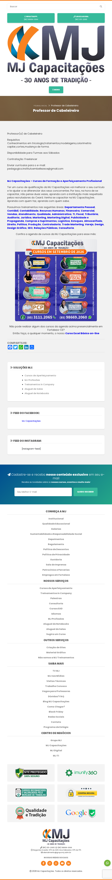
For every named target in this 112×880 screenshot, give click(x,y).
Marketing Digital (58, 217)
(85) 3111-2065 (82, 17)
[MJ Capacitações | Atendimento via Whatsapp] (107, 863)
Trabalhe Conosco (56, 686)
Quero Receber (85, 491)
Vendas (12, 214)
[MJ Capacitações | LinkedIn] (68, 863)
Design (99, 224)
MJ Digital (56, 750)
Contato (56, 722)
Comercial (87, 210)
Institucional (56, 518)
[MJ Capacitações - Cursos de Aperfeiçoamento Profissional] (56, 55)
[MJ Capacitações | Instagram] (49, 863)
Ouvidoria (56, 559)
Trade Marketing (73, 224)
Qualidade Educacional (56, 523)
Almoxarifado (93, 221)
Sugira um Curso (56, 634)
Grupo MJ (56, 740)
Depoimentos (56, 539)
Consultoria (66, 228)
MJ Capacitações (31, 421)
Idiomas (56, 613)
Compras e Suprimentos (41, 221)
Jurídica (26, 217)
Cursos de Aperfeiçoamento (40, 375)
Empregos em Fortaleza (56, 574)
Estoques (77, 221)
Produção (34, 224)
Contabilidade (29, 210)
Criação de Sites (56, 647)
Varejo (89, 224)
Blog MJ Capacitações (56, 701)
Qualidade (44, 214)
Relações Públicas (46, 228)
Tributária (91, 214)
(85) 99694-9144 (31, 17)
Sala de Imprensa (56, 564)
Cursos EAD (56, 608)
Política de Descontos (56, 549)
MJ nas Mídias (56, 675)
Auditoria (13, 217)
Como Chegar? (56, 706)
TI (74, 214)
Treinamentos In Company (39, 384)
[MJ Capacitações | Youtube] (62, 863)
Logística (64, 221)
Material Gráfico (56, 652)
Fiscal (80, 214)
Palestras (56, 598)
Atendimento (27, 214)
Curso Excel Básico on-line (82, 333)
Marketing (39, 217)
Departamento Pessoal (80, 207)
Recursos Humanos (52, 210)
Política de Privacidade (56, 554)
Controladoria (51, 224)
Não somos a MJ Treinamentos (56, 657)
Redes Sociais (56, 716)
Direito (11, 224)
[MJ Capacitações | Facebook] (43, 863)
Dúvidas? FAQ (56, 696)
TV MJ (56, 670)
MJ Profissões (32, 380)
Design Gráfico (16, 228)
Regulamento (56, 544)
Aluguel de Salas (34, 389)
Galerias (56, 529)
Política (22, 224)
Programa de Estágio (56, 727)
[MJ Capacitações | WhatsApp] (56, 863)
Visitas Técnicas (56, 681)
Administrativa (61, 214)
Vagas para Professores (56, 691)
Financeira (73, 210)
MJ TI (56, 755)
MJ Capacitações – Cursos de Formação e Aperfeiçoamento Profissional (54, 181)
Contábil (12, 210)
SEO (30, 228)
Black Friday (56, 711)
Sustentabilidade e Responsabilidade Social (56, 534)
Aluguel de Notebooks (37, 393)
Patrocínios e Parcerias (56, 569)
